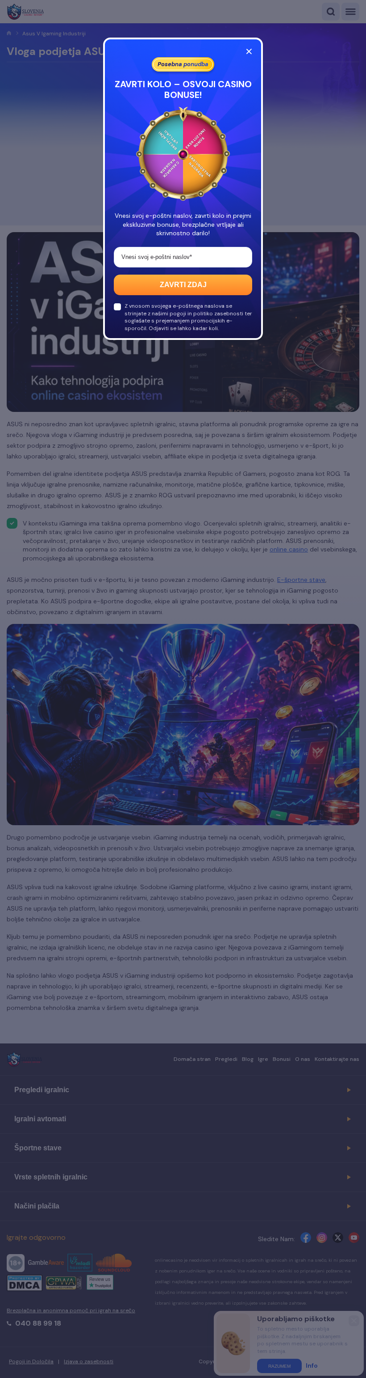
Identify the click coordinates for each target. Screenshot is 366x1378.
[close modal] (249, 51)
